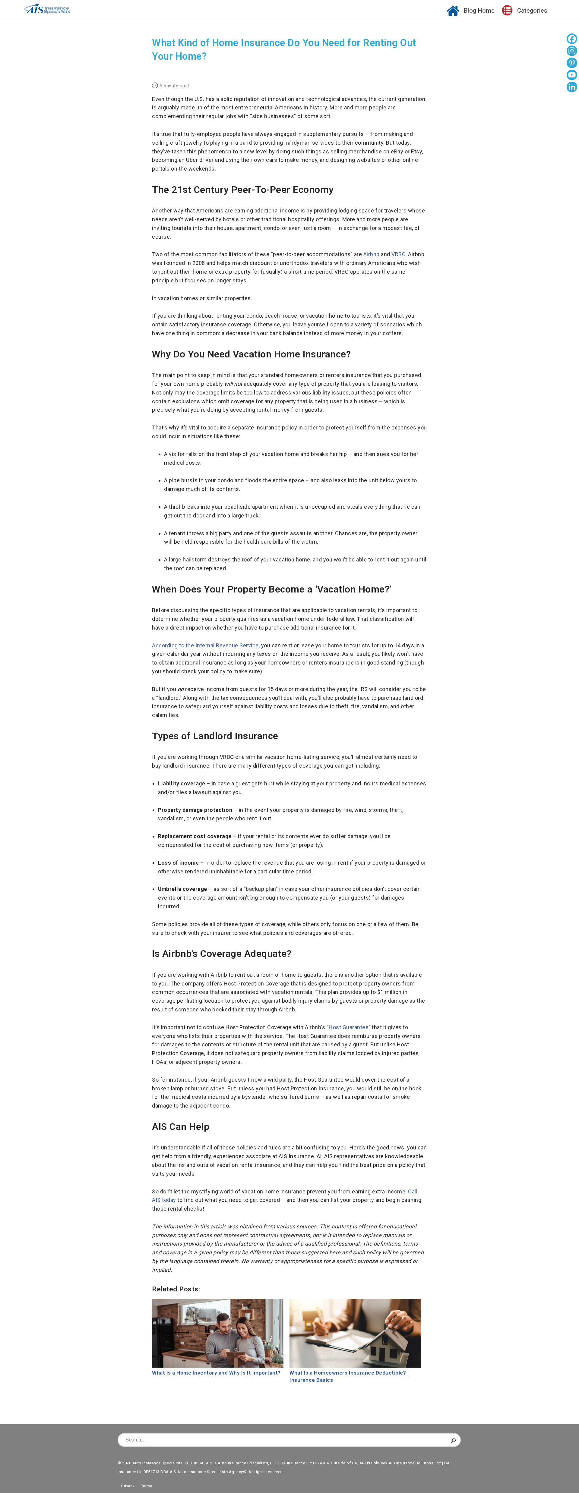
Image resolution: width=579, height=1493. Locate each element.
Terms (147, 1486)
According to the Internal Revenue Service (205, 645)
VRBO (398, 254)
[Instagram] (572, 52)
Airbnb (371, 254)
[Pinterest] (572, 64)
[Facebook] (572, 39)
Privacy (126, 1486)
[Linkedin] (572, 88)
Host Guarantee (349, 1027)
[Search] (453, 1440)
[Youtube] (572, 76)
